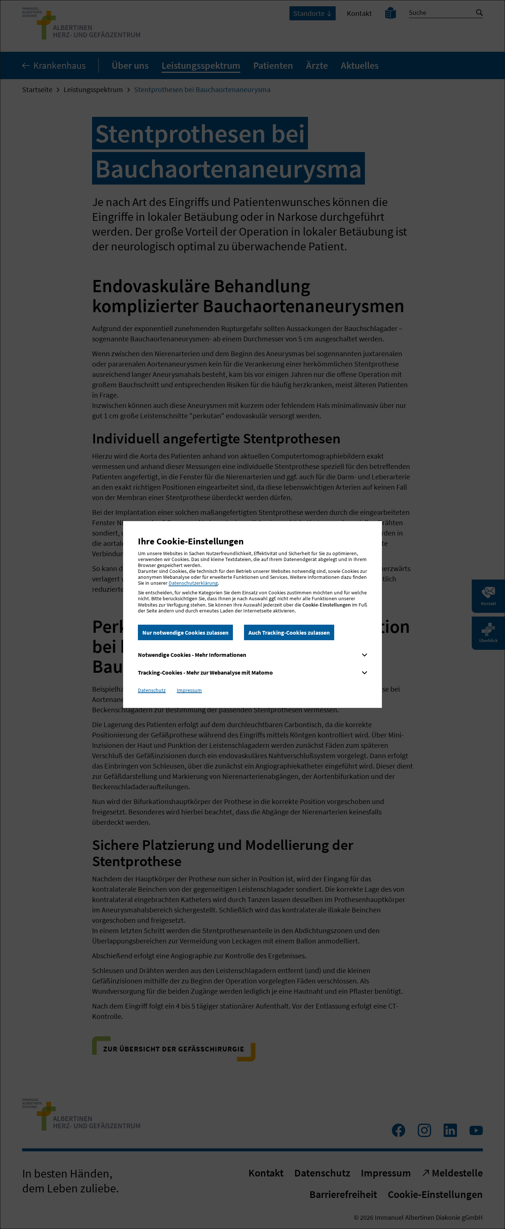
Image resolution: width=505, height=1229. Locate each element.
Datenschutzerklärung (193, 583)
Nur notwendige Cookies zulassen (185, 632)
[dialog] (252, 614)
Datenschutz (152, 690)
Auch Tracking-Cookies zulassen (289, 632)
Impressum (189, 690)
